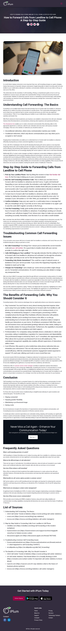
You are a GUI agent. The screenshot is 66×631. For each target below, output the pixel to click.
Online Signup (19, 598)
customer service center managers (23, 365)
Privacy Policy (38, 620)
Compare (36, 618)
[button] (61, 4)
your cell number (17, 248)
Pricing (50, 611)
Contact (51, 618)
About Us (36, 613)
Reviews (51, 613)
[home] (8, 3)
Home (36, 611)
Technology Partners (54, 615)
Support (36, 615)
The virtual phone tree (9, 124)
